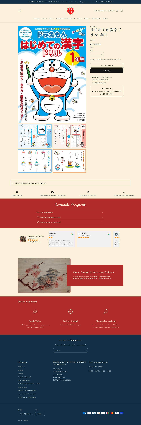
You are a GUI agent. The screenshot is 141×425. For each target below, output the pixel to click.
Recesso (20, 373)
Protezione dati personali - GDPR (29, 384)
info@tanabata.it (59, 377)
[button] (20, 10)
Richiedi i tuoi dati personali (27, 397)
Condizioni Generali (24, 377)
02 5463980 (58, 374)
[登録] (85, 350)
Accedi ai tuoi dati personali (27, 394)
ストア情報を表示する (99, 83)
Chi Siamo (21, 367)
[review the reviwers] (62, 234)
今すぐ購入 (107, 71)
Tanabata (25, 420)
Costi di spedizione (24, 380)
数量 (91, 50)
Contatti (20, 370)
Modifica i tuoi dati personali (27, 390)
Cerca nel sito (22, 387)
